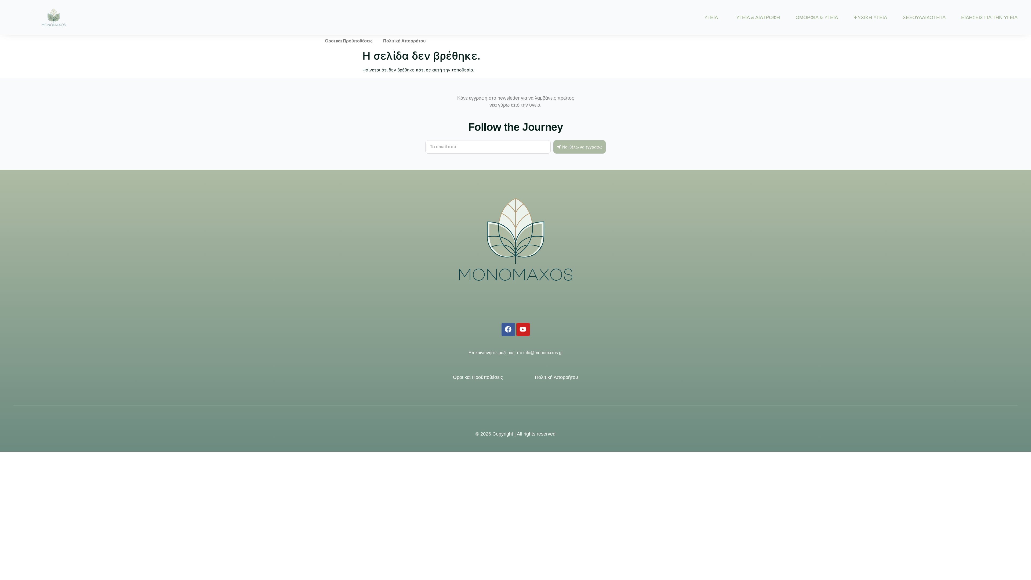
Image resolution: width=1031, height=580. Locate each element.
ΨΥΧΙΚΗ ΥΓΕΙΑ (870, 17)
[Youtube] (523, 329)
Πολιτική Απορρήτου (404, 41)
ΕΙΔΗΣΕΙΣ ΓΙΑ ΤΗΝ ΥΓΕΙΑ (989, 17)
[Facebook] (508, 329)
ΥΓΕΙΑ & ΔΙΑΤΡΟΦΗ (758, 17)
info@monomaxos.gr (543, 352)
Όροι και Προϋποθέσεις (348, 41)
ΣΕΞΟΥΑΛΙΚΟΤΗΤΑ (924, 17)
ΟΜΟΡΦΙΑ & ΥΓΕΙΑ (817, 17)
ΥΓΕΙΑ (711, 17)
